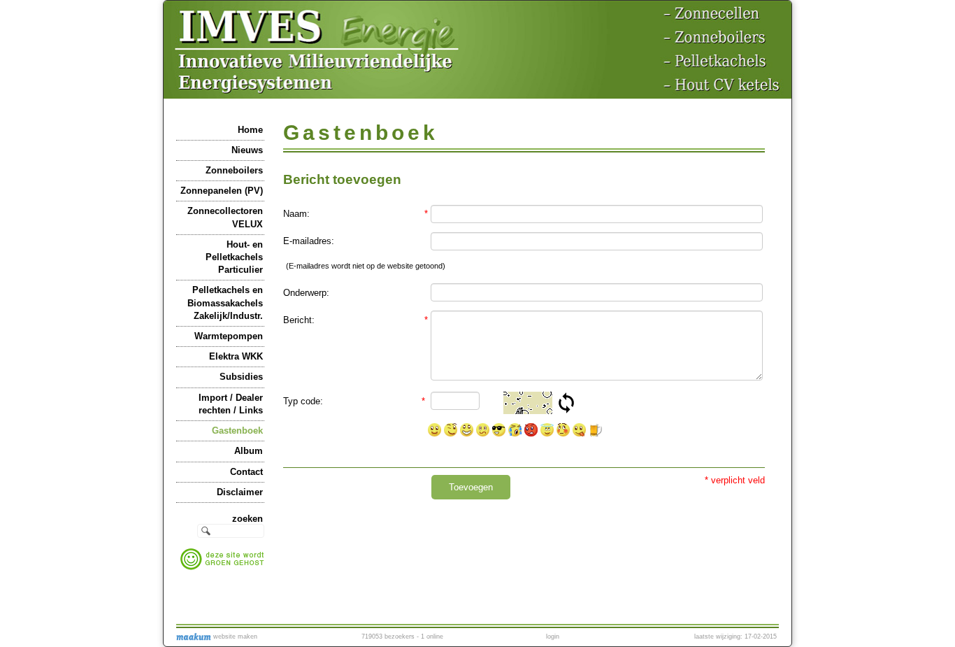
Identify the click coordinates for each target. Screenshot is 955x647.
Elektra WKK (236, 356)
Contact (246, 472)
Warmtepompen (228, 336)
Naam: (355, 213)
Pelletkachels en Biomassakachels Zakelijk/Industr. (225, 302)
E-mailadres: (308, 241)
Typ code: (354, 401)
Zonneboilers (234, 170)
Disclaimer (240, 492)
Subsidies (241, 376)
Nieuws (247, 150)
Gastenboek (237, 430)
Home (250, 130)
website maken (234, 636)
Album (248, 451)
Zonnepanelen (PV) (221, 190)
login (552, 636)
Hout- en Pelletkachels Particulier (234, 257)
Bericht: (355, 320)
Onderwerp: (306, 292)
